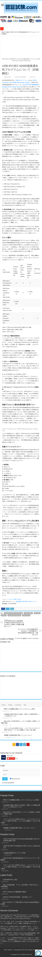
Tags (25, 705)
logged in (24, 638)
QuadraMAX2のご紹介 (10, 879)
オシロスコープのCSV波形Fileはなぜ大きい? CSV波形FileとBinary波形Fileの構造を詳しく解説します (28, 631)
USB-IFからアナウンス (21, 80)
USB (19, 77)
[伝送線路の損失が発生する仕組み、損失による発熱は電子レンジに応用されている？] (2, 714)
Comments (18, 705)
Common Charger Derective (13, 613)
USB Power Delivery (14, 615)
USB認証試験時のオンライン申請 (14, 853)
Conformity (28, 613)
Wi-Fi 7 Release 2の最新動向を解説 (14, 892)
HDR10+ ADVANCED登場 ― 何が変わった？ (17, 897)
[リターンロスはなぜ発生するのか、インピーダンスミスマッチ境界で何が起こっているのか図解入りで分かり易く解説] (2, 728)
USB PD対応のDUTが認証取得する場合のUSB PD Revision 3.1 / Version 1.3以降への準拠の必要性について (14, 623)
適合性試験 (23, 77)
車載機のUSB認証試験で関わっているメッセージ (18, 735)
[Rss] (14, 744)
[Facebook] (17, 744)
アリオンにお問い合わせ (14, 599)
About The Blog (33, 949)
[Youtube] (28, 744)
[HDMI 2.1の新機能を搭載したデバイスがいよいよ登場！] (2, 709)
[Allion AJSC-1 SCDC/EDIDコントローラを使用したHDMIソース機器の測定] (2, 721)
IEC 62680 (37, 613)
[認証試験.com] (21, 7)
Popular (10, 705)
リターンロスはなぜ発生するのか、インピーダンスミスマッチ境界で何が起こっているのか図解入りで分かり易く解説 (20, 820)
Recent (4, 705)
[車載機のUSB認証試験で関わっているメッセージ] (2, 735)
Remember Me (15, 779)
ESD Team (25, 949)
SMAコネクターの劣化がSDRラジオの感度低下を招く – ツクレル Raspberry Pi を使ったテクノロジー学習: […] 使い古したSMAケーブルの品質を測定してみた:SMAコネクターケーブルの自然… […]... (20, 928)
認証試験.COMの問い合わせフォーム (26, 601)
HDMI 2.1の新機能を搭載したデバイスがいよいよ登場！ (20, 709)
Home (3, 32)
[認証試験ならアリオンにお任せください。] (21, 19)
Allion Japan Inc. (8, 949)
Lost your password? (8, 782)
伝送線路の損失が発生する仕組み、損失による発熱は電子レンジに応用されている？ (21, 806)
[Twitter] (21, 744)
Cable (7, 32)
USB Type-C (26, 615)
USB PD (4, 615)
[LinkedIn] (24, 744)
